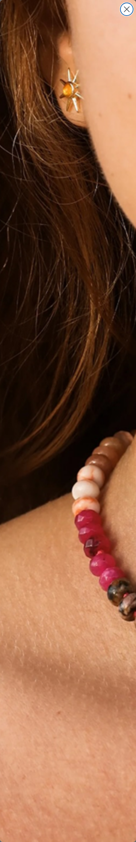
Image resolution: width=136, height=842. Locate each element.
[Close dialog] (126, 9)
